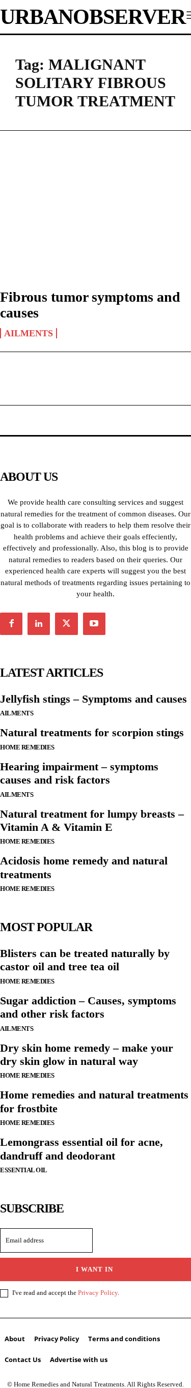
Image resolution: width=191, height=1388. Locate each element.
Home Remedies (27, 747)
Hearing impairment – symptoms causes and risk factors (79, 773)
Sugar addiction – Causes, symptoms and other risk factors (88, 1007)
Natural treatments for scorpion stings (92, 732)
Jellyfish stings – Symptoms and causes (93, 698)
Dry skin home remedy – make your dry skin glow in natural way (86, 1054)
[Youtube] (94, 624)
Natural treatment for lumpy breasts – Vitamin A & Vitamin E (92, 820)
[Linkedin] (39, 624)
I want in (94, 1269)
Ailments (28, 333)
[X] (66, 624)
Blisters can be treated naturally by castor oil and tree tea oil (85, 960)
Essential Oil (23, 1170)
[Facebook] (11, 624)
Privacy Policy (98, 1292)
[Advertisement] (95, 199)
